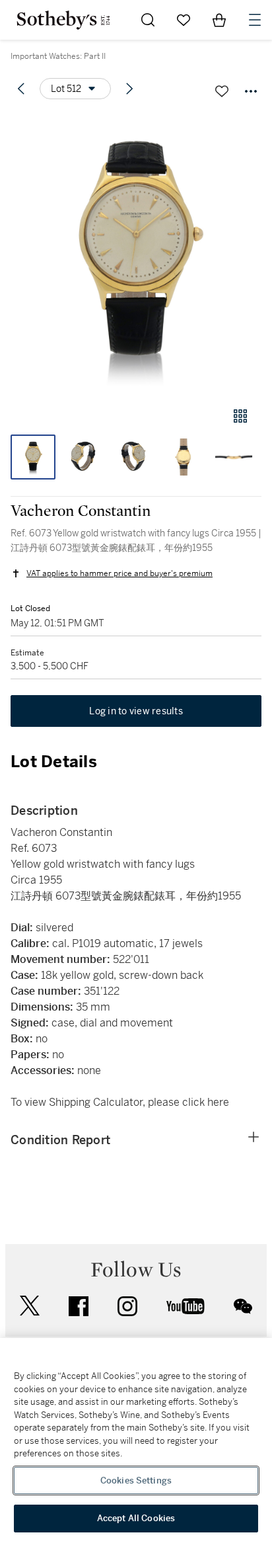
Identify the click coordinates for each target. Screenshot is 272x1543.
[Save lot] (221, 91)
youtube (185, 1306)
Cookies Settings (136, 1480)
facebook (78, 1306)
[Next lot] (129, 88)
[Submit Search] (147, 19)
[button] (136, 253)
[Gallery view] (240, 416)
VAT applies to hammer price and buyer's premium (119, 573)
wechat (243, 1306)
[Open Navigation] (254, 20)
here (218, 1102)
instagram (127, 1306)
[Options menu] (251, 91)
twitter (30, 1306)
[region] (136, 1440)
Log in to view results (136, 711)
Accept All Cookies (136, 1518)
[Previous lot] (21, 88)
